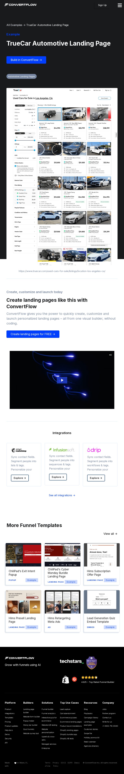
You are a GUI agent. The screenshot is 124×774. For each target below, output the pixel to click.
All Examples (14, 25)
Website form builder (31, 717)
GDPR (69, 763)
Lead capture (65, 709)
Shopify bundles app (68, 734)
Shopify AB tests (67, 738)
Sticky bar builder (30, 725)
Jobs (104, 709)
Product (8, 709)
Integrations (9, 713)
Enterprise (46, 748)
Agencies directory (91, 746)
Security (8, 738)
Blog (86, 709)
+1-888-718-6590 (110, 726)
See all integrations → (62, 495)
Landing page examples (89, 723)
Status (76, 763)
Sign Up (102, 5)
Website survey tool (31, 733)
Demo (7, 734)
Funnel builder (47, 709)
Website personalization (48, 731)
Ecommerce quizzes (68, 717)
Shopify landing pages (69, 730)
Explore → (20, 477)
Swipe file (88, 733)
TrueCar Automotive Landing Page (47, 25)
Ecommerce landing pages (71, 722)
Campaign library (91, 717)
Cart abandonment (67, 713)
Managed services (49, 744)
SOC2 (63, 763)
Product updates (11, 726)
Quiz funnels (28, 729)
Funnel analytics (48, 713)
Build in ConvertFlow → (26, 60)
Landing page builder (28, 711)
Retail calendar (90, 742)
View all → (110, 533)
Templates (9, 717)
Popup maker (28, 721)
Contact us (106, 717)
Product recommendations (71, 726)
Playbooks (88, 713)
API (6, 743)
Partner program (109, 713)
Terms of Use (47, 764)
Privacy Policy (56, 764)
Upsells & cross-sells (48, 738)
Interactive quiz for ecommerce (49, 719)
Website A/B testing (49, 725)
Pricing (8, 722)
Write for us (107, 722)
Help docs (9, 730)
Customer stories (91, 729)
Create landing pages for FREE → (33, 334)
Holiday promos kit (91, 737)
